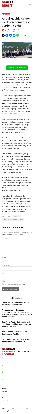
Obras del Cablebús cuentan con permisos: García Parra (16, 303)
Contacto (4, 391)
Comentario (5, 238)
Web (3, 273)
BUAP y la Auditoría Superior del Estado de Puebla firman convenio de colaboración (16, 324)
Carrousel (6, 14)
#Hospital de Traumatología (10, 219)
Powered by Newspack (8, 411)
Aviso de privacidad (7, 394)
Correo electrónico (7, 265)
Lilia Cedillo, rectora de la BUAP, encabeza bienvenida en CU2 (16, 340)
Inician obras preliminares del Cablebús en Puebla (15, 333)
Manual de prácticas (7, 398)
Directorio (4, 388)
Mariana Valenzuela (13, 30)
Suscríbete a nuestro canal (17, 67)
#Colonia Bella (16, 216)
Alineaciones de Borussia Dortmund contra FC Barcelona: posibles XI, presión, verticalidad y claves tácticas (17, 313)
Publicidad (5, 401)
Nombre (4, 257)
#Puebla (21, 219)
